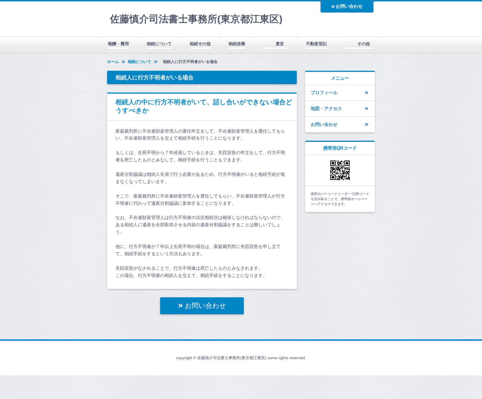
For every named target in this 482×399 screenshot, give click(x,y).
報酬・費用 (118, 43)
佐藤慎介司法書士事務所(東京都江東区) (196, 18)
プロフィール (324, 92)
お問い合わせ (349, 6)
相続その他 (200, 43)
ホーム (113, 61)
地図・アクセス (326, 108)
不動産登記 (316, 43)
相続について (159, 43)
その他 (363, 43)
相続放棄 (236, 43)
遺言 (279, 43)
